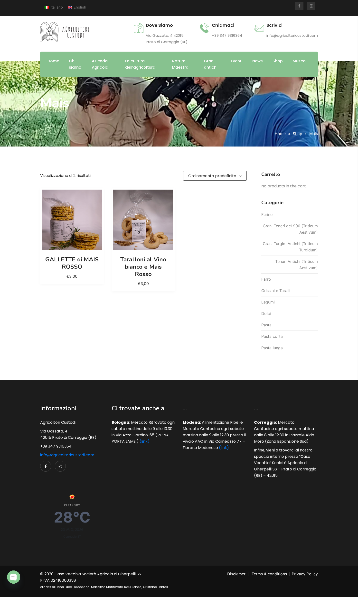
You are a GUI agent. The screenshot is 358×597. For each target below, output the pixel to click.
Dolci (266, 313)
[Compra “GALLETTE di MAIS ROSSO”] (72, 219)
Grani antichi (210, 64)
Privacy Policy (305, 573)
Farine (267, 214)
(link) (145, 441)
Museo (299, 61)
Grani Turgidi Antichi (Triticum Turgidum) (290, 246)
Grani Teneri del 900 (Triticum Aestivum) (290, 229)
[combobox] (215, 176)
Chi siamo (75, 64)
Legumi (268, 302)
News (257, 61)
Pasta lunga (272, 347)
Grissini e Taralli (275, 290)
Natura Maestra (180, 64)
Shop (278, 61)
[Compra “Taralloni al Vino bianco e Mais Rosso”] (143, 219)
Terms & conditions (269, 573)
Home (53, 61)
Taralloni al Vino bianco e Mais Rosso (143, 267)
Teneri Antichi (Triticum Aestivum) (296, 264)
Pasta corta (272, 336)
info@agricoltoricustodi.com (67, 455)
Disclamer (236, 573)
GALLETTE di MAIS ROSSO (72, 263)
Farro (266, 279)
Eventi (237, 61)
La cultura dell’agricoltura (140, 64)
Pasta (266, 324)
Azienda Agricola (100, 64)
